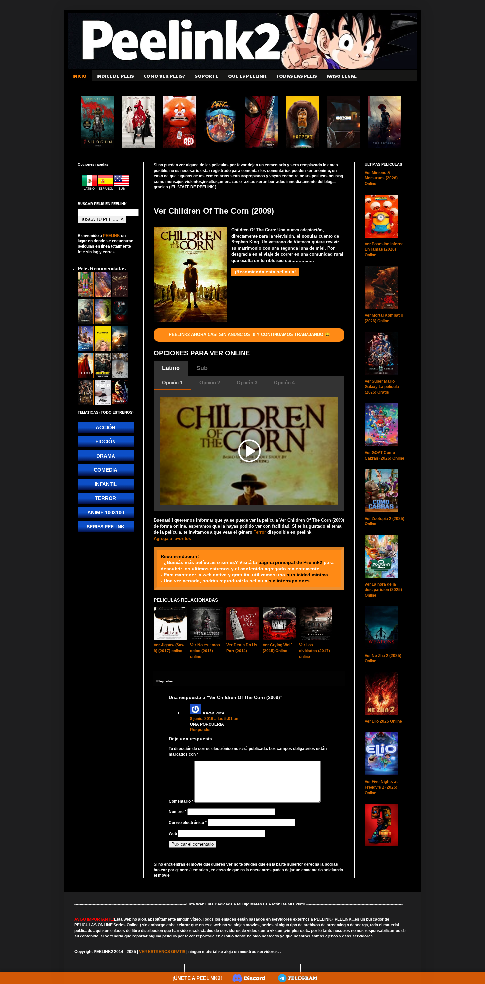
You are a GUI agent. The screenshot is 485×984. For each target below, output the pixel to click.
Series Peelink (105, 526)
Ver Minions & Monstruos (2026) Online (381, 178)
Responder (200, 729)
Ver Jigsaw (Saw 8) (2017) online (169, 648)
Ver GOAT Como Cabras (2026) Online (384, 455)
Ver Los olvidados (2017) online (314, 651)
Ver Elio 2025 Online (383, 721)
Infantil (106, 484)
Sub (202, 368)
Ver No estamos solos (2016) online (205, 651)
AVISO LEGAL (342, 75)
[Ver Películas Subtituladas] (121, 188)
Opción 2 (209, 382)
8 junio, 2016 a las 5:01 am (215, 718)
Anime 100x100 (105, 512)
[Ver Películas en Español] (106, 188)
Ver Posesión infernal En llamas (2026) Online (384, 250)
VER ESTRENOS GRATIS (162, 951)
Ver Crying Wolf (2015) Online (277, 648)
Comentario (181, 801)
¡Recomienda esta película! (265, 271)
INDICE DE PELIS (115, 75)
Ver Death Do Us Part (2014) (241, 648)
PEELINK (111, 235)
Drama (105, 456)
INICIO (79, 75)
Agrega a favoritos (172, 538)
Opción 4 (284, 382)
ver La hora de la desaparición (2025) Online (383, 590)
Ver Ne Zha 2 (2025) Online (383, 658)
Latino (171, 368)
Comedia (105, 470)
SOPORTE (206, 75)
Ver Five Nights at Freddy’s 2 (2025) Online (381, 787)
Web (173, 833)
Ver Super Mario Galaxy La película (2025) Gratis (382, 387)
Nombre (177, 811)
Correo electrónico (188, 822)
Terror (260, 532)
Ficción (105, 441)
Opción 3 (247, 382)
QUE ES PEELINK (247, 75)
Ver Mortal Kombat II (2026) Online (384, 318)
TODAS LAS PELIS (296, 75)
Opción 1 (172, 382)
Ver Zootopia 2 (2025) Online (384, 521)
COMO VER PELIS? (164, 75)
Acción (105, 427)
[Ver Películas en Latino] (90, 188)
